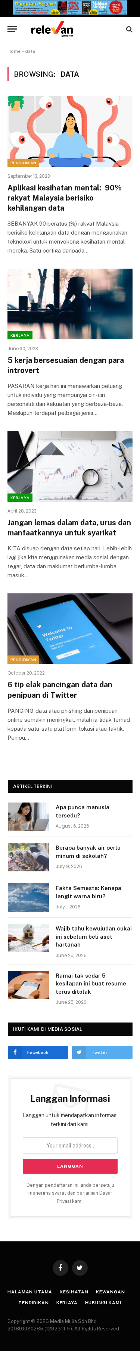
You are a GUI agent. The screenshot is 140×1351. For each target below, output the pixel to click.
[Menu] (12, 29)
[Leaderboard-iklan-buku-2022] (70, 13)
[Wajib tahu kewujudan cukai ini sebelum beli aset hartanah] (28, 938)
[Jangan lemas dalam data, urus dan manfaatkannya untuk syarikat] (70, 466)
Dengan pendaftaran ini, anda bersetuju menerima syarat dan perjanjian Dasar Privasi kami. (70, 1193)
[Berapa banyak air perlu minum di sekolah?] (28, 857)
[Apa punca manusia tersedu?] (28, 817)
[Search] (129, 29)
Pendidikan (23, 163)
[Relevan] (73, 29)
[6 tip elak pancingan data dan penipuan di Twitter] (70, 628)
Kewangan (110, 1292)
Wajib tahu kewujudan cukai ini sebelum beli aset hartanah (94, 936)
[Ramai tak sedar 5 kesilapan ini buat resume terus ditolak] (28, 985)
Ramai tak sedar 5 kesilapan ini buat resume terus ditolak (91, 983)
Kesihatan (74, 1292)
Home (14, 51)
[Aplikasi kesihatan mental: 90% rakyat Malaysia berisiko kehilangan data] (70, 131)
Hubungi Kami (103, 1302)
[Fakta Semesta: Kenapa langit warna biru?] (28, 897)
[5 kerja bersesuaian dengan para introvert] (70, 304)
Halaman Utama (29, 1292)
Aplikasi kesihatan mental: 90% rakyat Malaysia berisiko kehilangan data (64, 198)
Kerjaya (19, 335)
